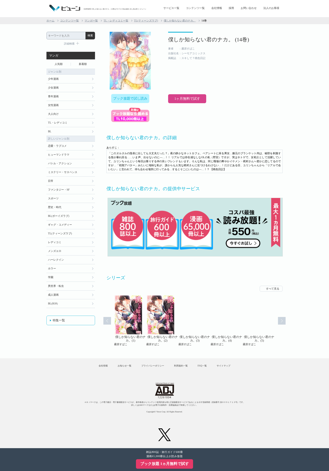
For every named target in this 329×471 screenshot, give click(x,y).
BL (49, 131)
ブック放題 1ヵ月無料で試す (164, 463)
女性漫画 (53, 105)
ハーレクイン (56, 259)
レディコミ (54, 242)
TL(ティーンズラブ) (146, 20)
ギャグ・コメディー (60, 224)
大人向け (53, 114)
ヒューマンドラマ (58, 154)
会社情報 (216, 8)
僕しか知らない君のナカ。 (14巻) (208, 39)
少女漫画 (53, 87)
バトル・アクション (60, 163)
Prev (107, 321)
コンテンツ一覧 (195, 8)
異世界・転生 (56, 286)
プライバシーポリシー (152, 365)
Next (282, 321)
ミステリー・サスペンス (62, 172)
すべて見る (272, 288)
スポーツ (53, 198)
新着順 (83, 64)
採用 (231, 8)
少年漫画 (53, 78)
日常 (50, 181)
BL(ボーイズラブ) (58, 216)
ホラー (52, 268)
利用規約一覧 (181, 365)
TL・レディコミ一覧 (116, 20)
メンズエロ (54, 251)
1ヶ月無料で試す (187, 99)
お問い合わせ (249, 8)
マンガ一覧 (91, 20)
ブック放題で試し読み (130, 98)
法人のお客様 (271, 8)
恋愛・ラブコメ (57, 145)
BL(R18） (53, 303)
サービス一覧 (171, 8)
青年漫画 (53, 96)
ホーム (50, 20)
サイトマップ (223, 365)
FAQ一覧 (202, 365)
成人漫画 (53, 294)
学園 (50, 277)
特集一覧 (59, 320)
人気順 (59, 64)
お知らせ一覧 (124, 365)
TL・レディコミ (57, 122)
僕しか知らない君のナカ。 (180, 20)
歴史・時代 (54, 207)
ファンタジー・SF (59, 189)
